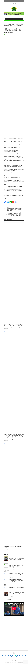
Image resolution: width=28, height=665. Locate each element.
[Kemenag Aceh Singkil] (14, 10)
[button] (5, 655)
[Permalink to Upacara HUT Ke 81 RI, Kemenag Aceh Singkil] (14, 444)
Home (6, 24)
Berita (9, 24)
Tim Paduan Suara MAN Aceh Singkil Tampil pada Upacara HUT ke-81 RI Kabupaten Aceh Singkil (16, 574)
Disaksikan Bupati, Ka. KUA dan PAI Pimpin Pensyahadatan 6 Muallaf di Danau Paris (14, 209)
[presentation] (2, 84)
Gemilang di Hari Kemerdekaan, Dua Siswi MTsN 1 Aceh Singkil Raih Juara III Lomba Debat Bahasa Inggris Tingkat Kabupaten (13, 326)
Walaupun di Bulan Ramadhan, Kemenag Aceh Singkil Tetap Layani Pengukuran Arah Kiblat (13, 214)
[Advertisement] (14, 634)
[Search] (23, 1)
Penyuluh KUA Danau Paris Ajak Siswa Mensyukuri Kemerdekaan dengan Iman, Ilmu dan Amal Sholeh (16, 594)
